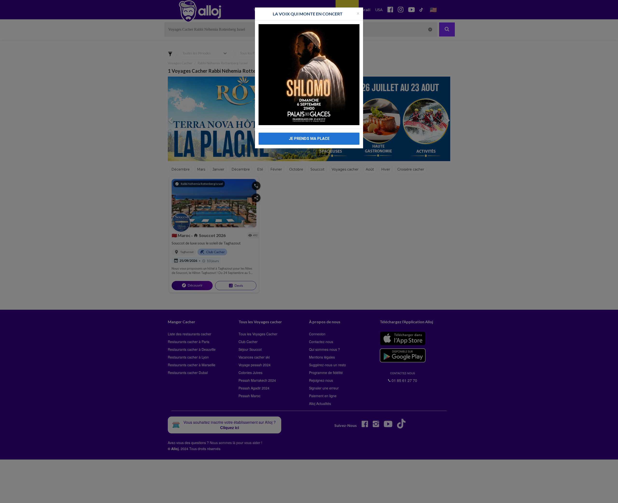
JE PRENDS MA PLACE (309, 138)
